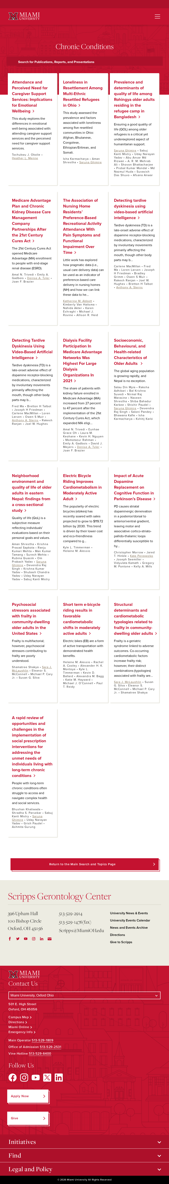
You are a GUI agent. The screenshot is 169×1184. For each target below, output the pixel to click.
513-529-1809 (42, 1040)
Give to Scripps (121, 942)
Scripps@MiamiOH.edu (81, 930)
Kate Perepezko (141, 556)
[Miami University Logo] (24, 16)
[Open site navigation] (157, 16)
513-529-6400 (40, 1054)
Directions (117, 935)
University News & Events (129, 913)
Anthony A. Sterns (129, 287)
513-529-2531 (50, 1047)
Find (14, 1155)
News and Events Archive (129, 928)
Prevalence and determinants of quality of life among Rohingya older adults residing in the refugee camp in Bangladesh (134, 99)
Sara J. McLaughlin (127, 682)
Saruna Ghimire (90, 162)
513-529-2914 (70, 913)
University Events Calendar (130, 920)
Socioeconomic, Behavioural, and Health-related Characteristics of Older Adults (130, 352)
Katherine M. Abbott (77, 301)
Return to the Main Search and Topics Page (82, 864)
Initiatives (22, 1141)
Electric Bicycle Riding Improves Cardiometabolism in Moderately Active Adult (82, 487)
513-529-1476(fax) (75, 922)
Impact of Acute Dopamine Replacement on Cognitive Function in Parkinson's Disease (134, 487)
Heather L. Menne (25, 158)
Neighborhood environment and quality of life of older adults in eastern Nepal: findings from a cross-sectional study (32, 493)
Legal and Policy (30, 1169)
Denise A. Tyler (38, 278)
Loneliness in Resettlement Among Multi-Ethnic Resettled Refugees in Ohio (83, 94)
